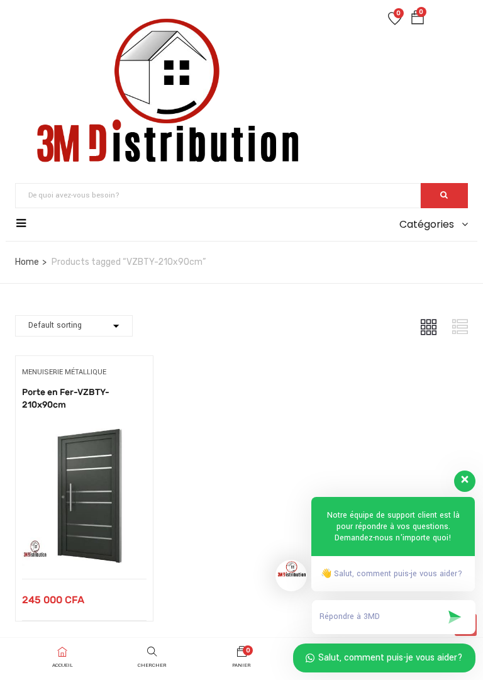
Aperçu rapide (84, 547)
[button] (417, 20)
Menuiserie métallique (64, 372)
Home (27, 262)
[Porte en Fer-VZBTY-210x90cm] (84, 431)
